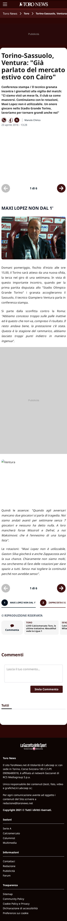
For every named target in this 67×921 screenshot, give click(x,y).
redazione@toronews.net (18, 803)
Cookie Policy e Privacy (16, 903)
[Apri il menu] (5, 4)
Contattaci (9, 861)
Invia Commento (46, 689)
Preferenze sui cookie (15, 913)
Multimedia (10, 842)
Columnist (9, 838)
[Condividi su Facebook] (10, 120)
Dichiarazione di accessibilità (20, 908)
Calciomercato (11, 833)
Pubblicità (9, 871)
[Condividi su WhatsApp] (3, 120)
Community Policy (13, 899)
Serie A (7, 828)
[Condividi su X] (16, 120)
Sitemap (8, 894)
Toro (26, 13)
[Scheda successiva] (61, 188)
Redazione (9, 866)
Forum (7, 875)
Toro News (10, 13)
